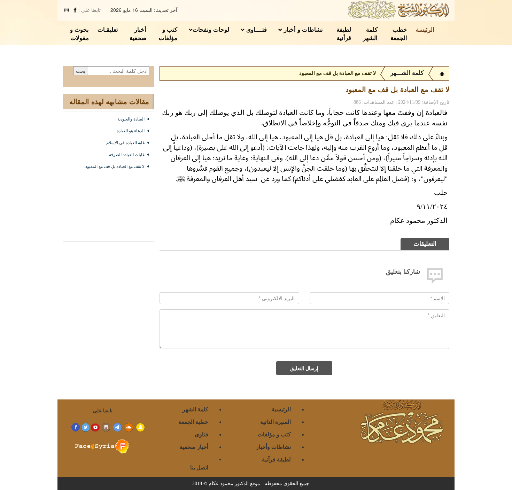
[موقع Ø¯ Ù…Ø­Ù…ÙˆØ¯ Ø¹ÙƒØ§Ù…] (442, 73)
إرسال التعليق (304, 368)
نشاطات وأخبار (273, 447)
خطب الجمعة (398, 33)
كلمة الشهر (370, 33)
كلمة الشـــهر (407, 73)
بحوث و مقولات (79, 33)
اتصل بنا (199, 467)
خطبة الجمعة (193, 422)
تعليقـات (108, 29)
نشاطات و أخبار (302, 29)
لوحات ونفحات (211, 29)
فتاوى (201, 434)
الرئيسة (425, 29)
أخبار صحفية (138, 33)
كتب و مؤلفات (168, 33)
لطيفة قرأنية (343, 33)
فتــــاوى (256, 29)
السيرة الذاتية (275, 422)
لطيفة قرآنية (276, 459)
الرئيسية (281, 409)
